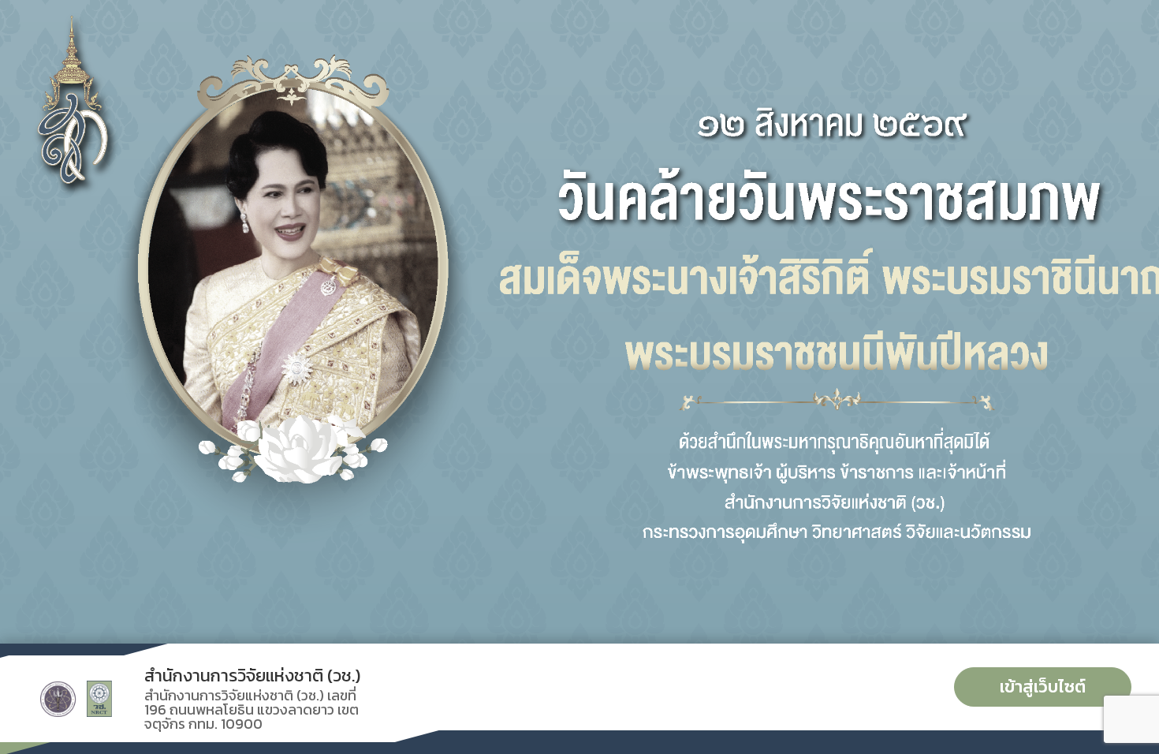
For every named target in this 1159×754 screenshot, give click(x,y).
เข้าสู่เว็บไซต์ (1043, 687)
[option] (579, 322)
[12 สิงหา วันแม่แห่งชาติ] (579, 322)
